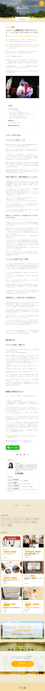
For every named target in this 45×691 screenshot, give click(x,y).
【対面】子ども (37, 518)
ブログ (13, 27)
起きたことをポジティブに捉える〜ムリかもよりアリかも (21, 114)
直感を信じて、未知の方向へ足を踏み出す (18, 117)
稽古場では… (11, 120)
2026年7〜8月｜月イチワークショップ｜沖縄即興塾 (18, 480)
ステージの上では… (13, 109)
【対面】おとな (16, 479)
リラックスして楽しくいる (15, 111)
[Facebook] (17, 455)
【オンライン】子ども (18, 518)
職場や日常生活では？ (14, 125)
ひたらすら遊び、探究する (15, 122)
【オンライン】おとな (6, 518)
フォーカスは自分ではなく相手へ (16, 116)
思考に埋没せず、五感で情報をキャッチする (19, 112)
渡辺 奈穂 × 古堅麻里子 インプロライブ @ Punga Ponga (19, 483)
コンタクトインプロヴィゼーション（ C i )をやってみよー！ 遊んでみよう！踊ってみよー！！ (22, 490)
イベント (15, 482)
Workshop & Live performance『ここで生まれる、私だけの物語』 (20, 486)
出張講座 (9, 525)
